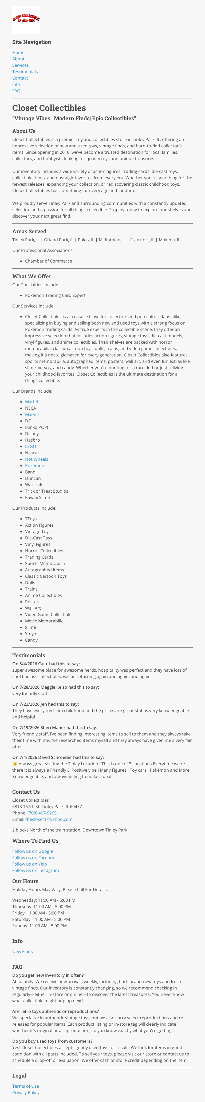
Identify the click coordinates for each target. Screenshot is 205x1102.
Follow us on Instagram (35, 870)
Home (18, 52)
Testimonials (25, 71)
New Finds (22, 951)
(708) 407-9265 (42, 813)
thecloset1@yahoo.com (49, 819)
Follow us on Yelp (29, 864)
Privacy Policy (26, 1092)
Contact (20, 78)
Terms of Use (25, 1086)
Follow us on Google (32, 851)
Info (16, 84)
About (18, 59)
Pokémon (34, 465)
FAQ (16, 91)
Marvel (32, 414)
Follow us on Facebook (35, 857)
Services (20, 65)
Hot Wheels (36, 459)
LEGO (30, 446)
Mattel (31, 402)
